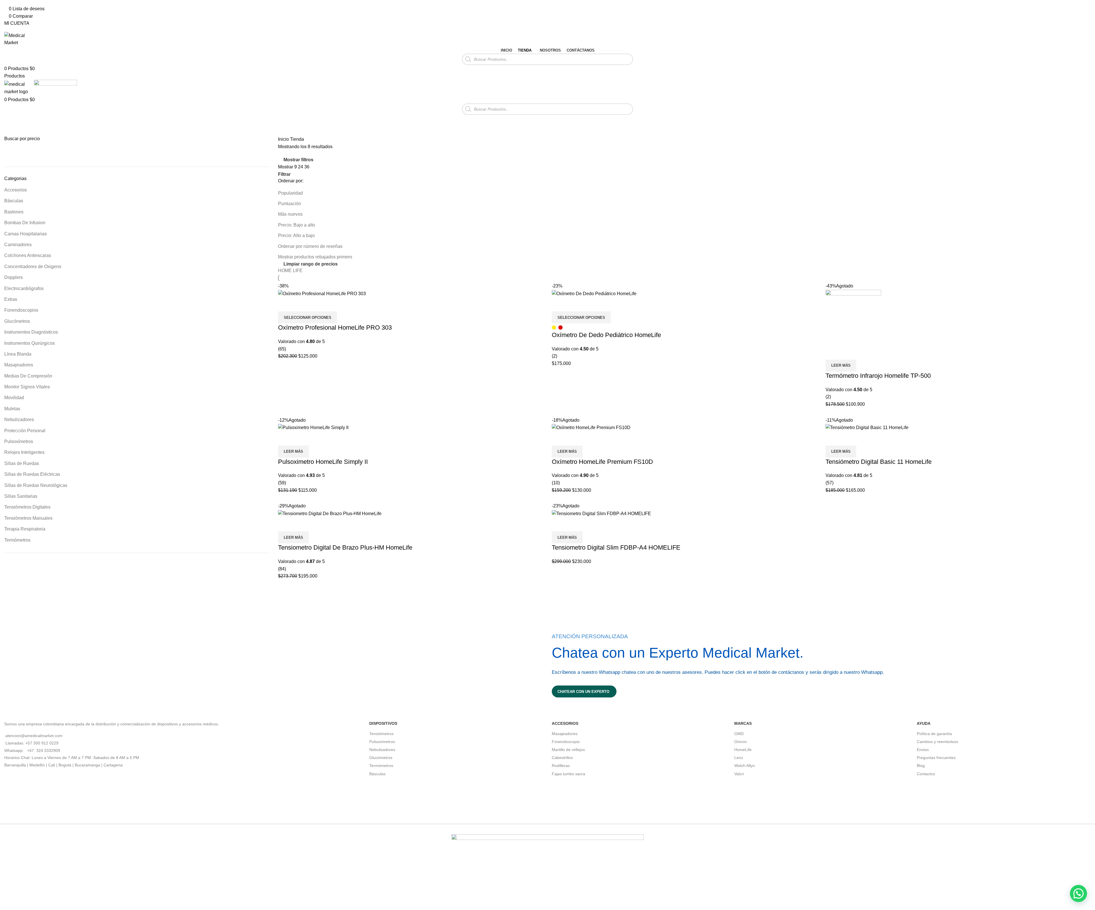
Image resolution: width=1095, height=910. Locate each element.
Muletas (12, 408)
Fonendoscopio (566, 741)
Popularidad (290, 193)
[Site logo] (18, 38)
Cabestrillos (562, 757)
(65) (282, 348)
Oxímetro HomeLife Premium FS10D (602, 461)
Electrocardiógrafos (24, 288)
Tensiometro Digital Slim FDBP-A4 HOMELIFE (616, 547)
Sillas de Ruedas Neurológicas (35, 485)
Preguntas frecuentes (936, 757)
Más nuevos (290, 214)
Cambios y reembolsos (937, 741)
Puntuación (289, 203)
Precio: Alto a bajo (296, 235)
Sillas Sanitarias (20, 496)
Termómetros (17, 540)
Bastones (13, 211)
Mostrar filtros (298, 159)
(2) (554, 356)
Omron (740, 741)
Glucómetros (17, 321)
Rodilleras (561, 765)
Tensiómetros (381, 733)
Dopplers (13, 277)
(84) (282, 568)
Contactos (926, 774)
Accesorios (15, 189)
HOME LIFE (290, 270)
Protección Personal (24, 430)
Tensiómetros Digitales (27, 507)
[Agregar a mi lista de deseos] (285, 304)
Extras (10, 299)
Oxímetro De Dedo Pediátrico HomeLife (606, 334)
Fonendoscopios (21, 310)
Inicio (284, 139)
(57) (830, 482)
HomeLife (743, 749)
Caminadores (18, 244)
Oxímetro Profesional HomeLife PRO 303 (335, 327)
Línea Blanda (17, 354)
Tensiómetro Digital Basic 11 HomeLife (879, 461)
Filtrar (81, 153)
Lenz (738, 757)
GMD (739, 733)
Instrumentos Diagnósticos (31, 332)
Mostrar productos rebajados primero (315, 256)
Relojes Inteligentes (24, 452)
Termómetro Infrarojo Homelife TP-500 (878, 375)
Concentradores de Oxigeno (32, 266)
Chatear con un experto (583, 691)
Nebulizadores (19, 419)
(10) (556, 482)
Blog (921, 765)
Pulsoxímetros (18, 441)
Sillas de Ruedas (21, 463)
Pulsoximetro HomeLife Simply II (323, 461)
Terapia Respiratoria (24, 529)
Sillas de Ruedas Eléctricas (32, 474)
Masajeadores (18, 364)
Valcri (739, 774)
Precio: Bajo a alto (296, 225)
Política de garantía (934, 733)
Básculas (13, 200)
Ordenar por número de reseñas (310, 246)
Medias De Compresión (28, 376)
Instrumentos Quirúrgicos (29, 343)
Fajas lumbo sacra (568, 774)
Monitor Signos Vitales (27, 386)
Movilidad (14, 397)
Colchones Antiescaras (27, 255)
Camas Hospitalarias (25, 233)
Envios (923, 749)
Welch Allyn (744, 765)
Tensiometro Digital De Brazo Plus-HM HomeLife (345, 547)
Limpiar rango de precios (310, 264)
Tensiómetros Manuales (28, 518)
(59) (282, 482)
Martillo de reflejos (568, 749)
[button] (1078, 893)
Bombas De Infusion (24, 222)
